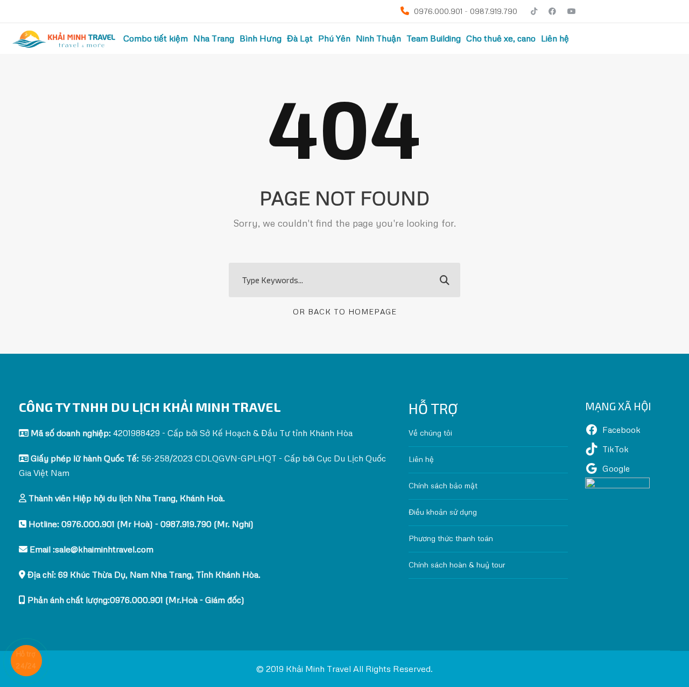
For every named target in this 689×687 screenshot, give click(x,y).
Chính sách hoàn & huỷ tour (457, 564)
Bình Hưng (261, 38)
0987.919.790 (493, 11)
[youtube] (571, 11)
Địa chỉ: (143, 574)
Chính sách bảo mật (443, 485)
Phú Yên (334, 38)
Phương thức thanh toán (451, 538)
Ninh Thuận (378, 38)
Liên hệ (555, 38)
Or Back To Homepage (345, 311)
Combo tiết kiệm (155, 38)
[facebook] (552, 11)
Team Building (433, 38)
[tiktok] (534, 11)
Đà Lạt (300, 38)
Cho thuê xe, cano (501, 38)
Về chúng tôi (430, 432)
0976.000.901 (437, 11)
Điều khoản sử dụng (443, 511)
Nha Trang (213, 38)
